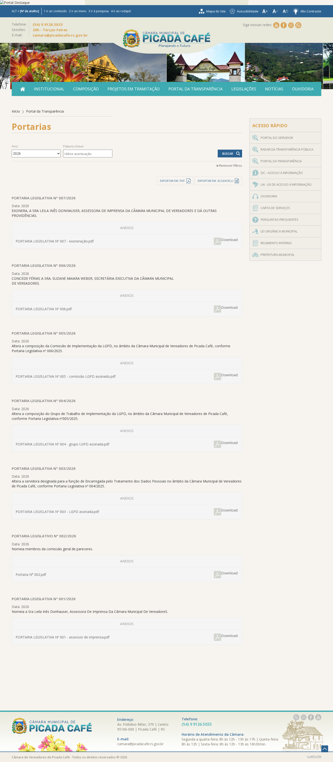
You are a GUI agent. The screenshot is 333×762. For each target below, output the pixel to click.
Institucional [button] (49, 89)
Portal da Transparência (195, 89)
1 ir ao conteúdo (55, 11)
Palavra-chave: (73, 146)
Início (16, 111)
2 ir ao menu (77, 11)
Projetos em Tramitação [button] (134, 89)
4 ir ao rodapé (121, 11)
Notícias (274, 89)
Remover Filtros (230, 165)
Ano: (15, 146)
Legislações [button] (243, 89)
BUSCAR (227, 154)
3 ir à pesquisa (98, 11)
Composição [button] (86, 89)
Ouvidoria (302, 89)
